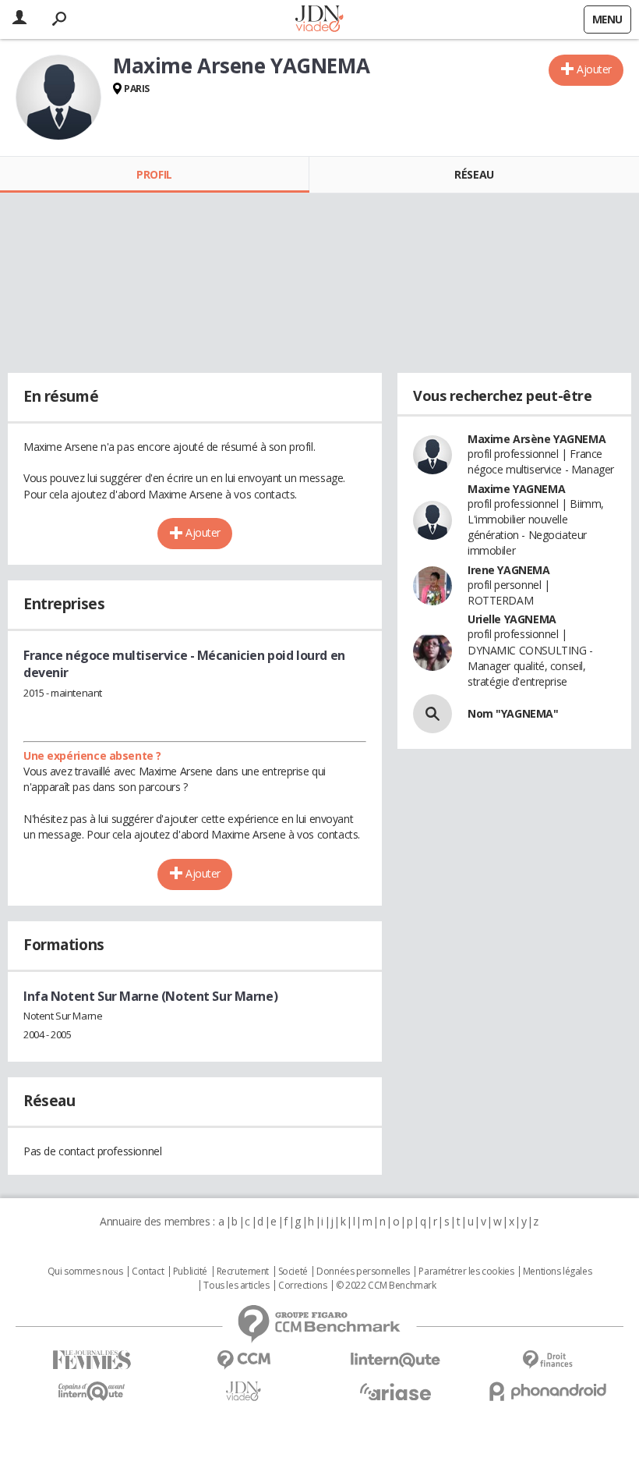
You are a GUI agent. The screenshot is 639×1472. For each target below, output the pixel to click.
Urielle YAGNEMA (512, 619)
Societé (293, 1271)
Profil (153, 174)
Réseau (473, 174)
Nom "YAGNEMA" (513, 713)
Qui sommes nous (85, 1271)
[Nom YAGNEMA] (432, 713)
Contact (148, 1271)
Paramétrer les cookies (466, 1271)
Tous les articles (236, 1285)
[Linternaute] (395, 1360)
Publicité (190, 1271)
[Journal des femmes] (92, 1360)
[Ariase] (395, 1391)
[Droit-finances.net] (547, 1360)
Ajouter (594, 69)
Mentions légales (557, 1271)
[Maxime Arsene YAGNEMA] (58, 97)
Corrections (302, 1285)
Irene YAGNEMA (509, 569)
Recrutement (243, 1271)
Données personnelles (363, 1271)
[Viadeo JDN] (244, 1391)
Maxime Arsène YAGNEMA (536, 438)
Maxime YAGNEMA (516, 488)
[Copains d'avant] (92, 1391)
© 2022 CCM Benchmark (386, 1285)
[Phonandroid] (547, 1391)
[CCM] (244, 1360)
